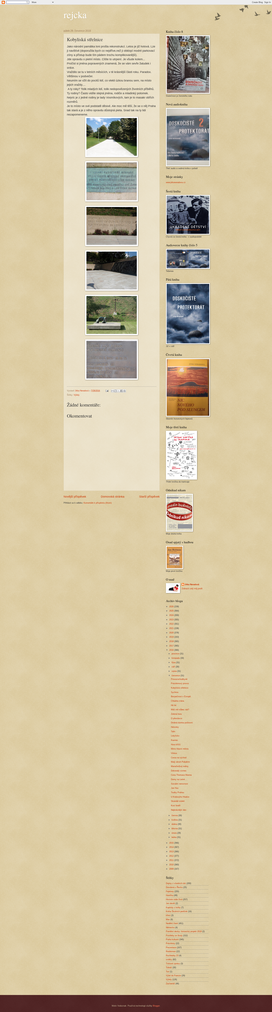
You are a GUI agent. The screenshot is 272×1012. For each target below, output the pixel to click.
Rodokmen (171, 951)
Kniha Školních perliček (176, 911)
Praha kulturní (172, 939)
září (174, 667)
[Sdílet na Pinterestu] (124, 390)
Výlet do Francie (173, 975)
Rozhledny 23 (172, 955)
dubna (175, 824)
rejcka (75, 14)
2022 (171, 624)
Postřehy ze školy (174, 935)
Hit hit (173, 705)
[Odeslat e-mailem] (112, 390)
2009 (171, 869)
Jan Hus (174, 788)
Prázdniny (170, 943)
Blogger (156, 1006)
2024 (171, 615)
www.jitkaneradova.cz (176, 182)
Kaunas (174, 740)
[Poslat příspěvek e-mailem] (107, 390)
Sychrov (174, 692)
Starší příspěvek (149, 496)
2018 (171, 641)
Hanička (169, 895)
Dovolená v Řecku (174, 887)
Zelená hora (176, 714)
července (176, 675)
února (174, 833)
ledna (174, 837)
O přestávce (176, 718)
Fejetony (170, 891)
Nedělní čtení (172, 923)
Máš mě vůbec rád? (180, 709)
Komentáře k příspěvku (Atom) (98, 503)
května (175, 820)
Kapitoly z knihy (173, 907)
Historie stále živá (174, 899)
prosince (176, 653)
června (175, 815)
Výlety (76, 395)
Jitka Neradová (192, 584)
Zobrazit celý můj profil (192, 588)
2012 (171, 856)
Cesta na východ (178, 757)
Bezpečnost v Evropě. (181, 696)
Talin (173, 731)
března (175, 828)
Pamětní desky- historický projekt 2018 (184, 931)
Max (168, 919)
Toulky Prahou (177, 792)
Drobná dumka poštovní (182, 722)
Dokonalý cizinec (179, 771)
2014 (171, 847)
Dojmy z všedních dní (176, 883)
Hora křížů (175, 744)
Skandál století (178, 801)
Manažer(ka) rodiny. (180, 766)
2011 (171, 860)
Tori (167, 971)
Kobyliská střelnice (179, 688)
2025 (171, 611)
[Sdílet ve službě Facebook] (121, 390)
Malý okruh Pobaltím (180, 762)
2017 (171, 646)
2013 (171, 851)
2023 (171, 619)
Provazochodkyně (179, 679)
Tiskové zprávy (173, 963)
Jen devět (170, 903)
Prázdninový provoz (180, 683)
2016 (171, 650)
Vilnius (174, 753)
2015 (171, 843)
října (174, 662)
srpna (174, 671)
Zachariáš (170, 983)
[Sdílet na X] (118, 390)
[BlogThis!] (115, 390)
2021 (171, 628)
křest (168, 915)
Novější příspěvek (75, 496)
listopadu (176, 658)
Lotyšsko (175, 736)
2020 (171, 632)
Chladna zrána (177, 701)
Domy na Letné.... (179, 779)
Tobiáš (169, 967)
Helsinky (175, 727)
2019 (171, 637)
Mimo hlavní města (179, 749)
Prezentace (171, 947)
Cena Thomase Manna (181, 775)
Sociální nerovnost (179, 784)
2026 (171, 606)
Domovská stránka (112, 496)
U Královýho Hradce (180, 797)
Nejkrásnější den (178, 810)
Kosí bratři (175, 805)
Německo (170, 927)
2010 (171, 864)
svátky (169, 959)
